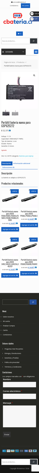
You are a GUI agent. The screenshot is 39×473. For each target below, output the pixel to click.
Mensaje (8, 403)
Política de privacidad (12, 362)
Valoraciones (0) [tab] (8, 167)
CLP (34, 19)
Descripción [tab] (6, 163)
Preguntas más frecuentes (14, 349)
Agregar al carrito (9, 229)
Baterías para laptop (26, 156)
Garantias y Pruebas (12, 358)
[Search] (33, 302)
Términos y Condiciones (13, 367)
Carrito (5, 330)
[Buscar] (33, 41)
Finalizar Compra (9, 326)
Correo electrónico (12, 391)
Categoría (9, 52)
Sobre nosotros (8, 317)
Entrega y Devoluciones (13, 353)
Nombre (7, 379)
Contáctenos (14, 6)
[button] (36, 52)
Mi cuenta (25, 6)
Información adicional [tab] (21, 163)
